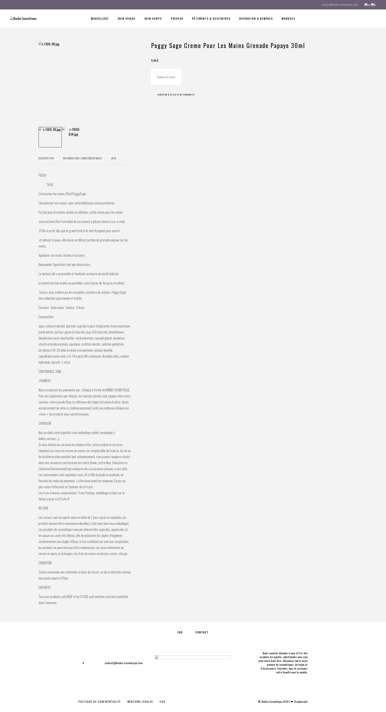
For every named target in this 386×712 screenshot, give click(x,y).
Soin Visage (127, 18)
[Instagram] (19, 4)
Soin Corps (153, 18)
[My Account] (356, 19)
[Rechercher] (347, 19)
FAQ (180, 632)
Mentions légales (140, 701)
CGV (162, 701)
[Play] (50, 137)
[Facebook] (11, 4)
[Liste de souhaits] (365, 18)
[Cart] (374, 18)
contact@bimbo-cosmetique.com (340, 4)
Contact (201, 632)
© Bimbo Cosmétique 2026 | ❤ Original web (283, 701)
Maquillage (100, 18)
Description (46, 158)
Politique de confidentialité (99, 701)
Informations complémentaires (82, 158)
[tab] (46, 160)
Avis (113, 158)
